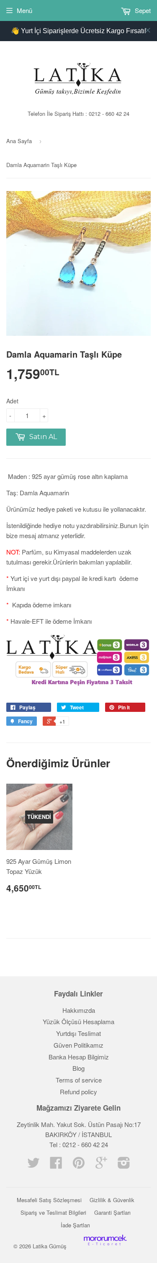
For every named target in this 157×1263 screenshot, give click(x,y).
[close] (147, 30)
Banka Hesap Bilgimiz (79, 1056)
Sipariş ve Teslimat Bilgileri (53, 1212)
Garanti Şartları (112, 1212)
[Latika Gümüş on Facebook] (56, 1165)
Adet (12, 401)
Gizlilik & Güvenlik (112, 1200)
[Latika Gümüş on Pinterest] (78, 1165)
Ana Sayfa (19, 141)
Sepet (142, 10)
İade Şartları (75, 1225)
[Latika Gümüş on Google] (101, 1165)
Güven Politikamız (78, 1045)
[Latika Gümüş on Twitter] (33, 1165)
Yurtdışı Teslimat (78, 1033)
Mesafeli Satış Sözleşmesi (49, 1200)
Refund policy (78, 1091)
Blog (78, 1068)
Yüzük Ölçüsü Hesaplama (78, 1021)
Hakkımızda (78, 1010)
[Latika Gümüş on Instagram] (124, 1165)
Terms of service (79, 1079)
